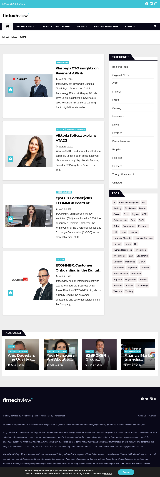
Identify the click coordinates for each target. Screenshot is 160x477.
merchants (118, 267)
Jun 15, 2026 (56, 365)
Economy (143, 226)
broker (142, 208)
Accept (126, 472)
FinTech (116, 91)
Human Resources (122, 250)
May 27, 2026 (134, 365)
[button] (155, 26)
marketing (130, 261)
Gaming (116, 108)
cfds (126, 214)
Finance (134, 232)
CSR (115, 83)
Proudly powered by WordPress (17, 416)
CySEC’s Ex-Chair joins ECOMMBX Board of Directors (74, 203)
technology (142, 285)
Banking (117, 208)
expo (123, 232)
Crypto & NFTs (120, 75)
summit (129, 285)
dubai (116, 226)
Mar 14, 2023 (66, 146)
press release (120, 273)
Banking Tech (62, 62)
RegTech (117, 158)
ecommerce (129, 226)
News (81, 26)
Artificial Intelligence (129, 202)
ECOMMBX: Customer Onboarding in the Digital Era (77, 270)
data (133, 220)
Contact (131, 26)
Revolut (143, 279)
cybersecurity (120, 220)
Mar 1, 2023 (65, 276)
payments (132, 267)
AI (114, 202)
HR (135, 244)
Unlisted (117, 182)
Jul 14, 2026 (17, 365)
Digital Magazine (106, 26)
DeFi (141, 220)
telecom (117, 291)
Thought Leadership (55, 26)
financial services (143, 238)
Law (131, 255)
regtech (117, 279)
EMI (115, 232)
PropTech (117, 149)
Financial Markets (122, 238)
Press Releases (64, 192)
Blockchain (130, 208)
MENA (142, 261)
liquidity (117, 261)
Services (117, 166)
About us (142, 416)
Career (116, 214)
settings (108, 473)
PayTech (60, 129)
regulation (130, 279)
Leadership (142, 255)
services (117, 285)
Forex (115, 100)
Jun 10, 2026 (95, 365)
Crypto (135, 214)
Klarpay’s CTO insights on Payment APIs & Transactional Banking (77, 73)
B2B (144, 202)
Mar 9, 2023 (65, 209)
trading (129, 291)
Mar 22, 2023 (66, 79)
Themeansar (59, 416)
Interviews (24, 26)
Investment (140, 250)
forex (128, 244)
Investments (119, 255)
